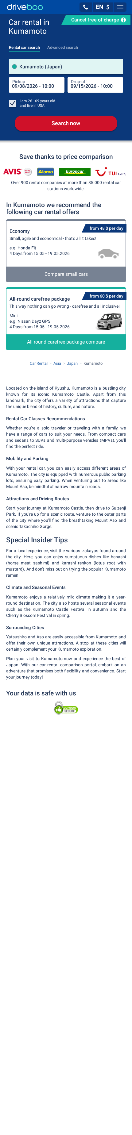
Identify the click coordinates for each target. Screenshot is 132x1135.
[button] (86, 7)
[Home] (25, 7)
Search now (66, 123)
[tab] (24, 45)
